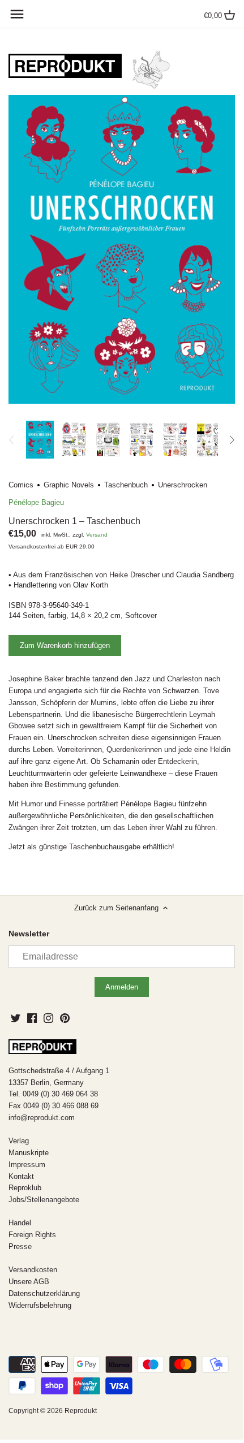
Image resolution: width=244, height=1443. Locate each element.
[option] (39, 440)
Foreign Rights (32, 1234)
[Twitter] (15, 1018)
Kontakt (21, 1176)
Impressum (26, 1164)
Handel (19, 1223)
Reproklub (24, 1187)
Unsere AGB (28, 1281)
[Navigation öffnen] (16, 14)
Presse (20, 1246)
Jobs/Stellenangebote (43, 1199)
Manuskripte (28, 1152)
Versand (97, 535)
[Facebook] (32, 1018)
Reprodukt (81, 1410)
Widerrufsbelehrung (39, 1305)
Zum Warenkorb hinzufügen (65, 645)
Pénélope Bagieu (36, 502)
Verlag (18, 1141)
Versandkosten (32, 1269)
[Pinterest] (65, 1018)
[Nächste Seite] (231, 439)
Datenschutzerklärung (44, 1293)
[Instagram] (48, 1018)
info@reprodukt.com (41, 1117)
